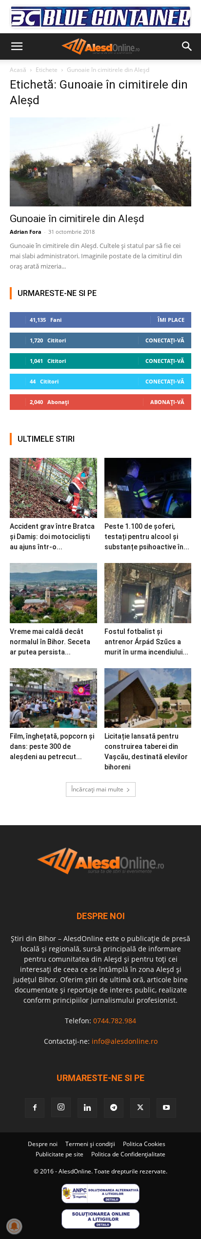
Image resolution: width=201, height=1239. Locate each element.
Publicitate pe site (59, 1154)
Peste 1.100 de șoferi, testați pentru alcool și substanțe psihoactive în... (146, 536)
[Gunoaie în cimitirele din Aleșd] (100, 161)
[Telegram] (113, 1108)
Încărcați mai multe (97, 789)
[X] (140, 1108)
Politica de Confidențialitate (128, 1154)
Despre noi (43, 1144)
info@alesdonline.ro (125, 1041)
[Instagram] (61, 1107)
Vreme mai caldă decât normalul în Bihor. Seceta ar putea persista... (50, 642)
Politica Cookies (144, 1144)
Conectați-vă (164, 340)
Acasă (18, 70)
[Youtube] (166, 1108)
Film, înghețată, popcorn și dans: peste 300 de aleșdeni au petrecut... (52, 746)
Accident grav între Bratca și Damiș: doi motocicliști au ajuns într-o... (52, 536)
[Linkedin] (87, 1108)
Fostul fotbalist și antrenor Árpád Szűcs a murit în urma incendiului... (146, 642)
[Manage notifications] (14, 1226)
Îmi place (171, 319)
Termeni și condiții (90, 1144)
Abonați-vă (167, 401)
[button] (16, 46)
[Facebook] (34, 1108)
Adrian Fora (25, 231)
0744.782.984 (114, 1020)
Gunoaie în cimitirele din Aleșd (77, 219)
